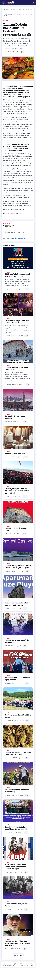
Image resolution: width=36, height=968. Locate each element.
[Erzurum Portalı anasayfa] (18, 2)
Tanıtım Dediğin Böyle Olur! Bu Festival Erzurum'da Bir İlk (18, 15)
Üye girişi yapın (20, 238)
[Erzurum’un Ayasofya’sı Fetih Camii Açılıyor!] (18, 351)
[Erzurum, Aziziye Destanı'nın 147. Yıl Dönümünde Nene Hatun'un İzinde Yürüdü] (18, 472)
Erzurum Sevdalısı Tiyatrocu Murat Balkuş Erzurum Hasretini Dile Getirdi (17, 943)
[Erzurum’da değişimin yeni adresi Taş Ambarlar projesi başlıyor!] (18, 549)
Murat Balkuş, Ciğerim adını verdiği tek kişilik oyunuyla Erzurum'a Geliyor (15, 866)
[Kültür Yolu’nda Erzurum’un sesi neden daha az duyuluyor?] (18, 258)
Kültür (30, 9)
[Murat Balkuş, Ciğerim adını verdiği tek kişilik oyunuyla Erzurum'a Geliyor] (18, 848)
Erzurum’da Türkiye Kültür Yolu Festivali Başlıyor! (17, 322)
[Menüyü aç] (3, 3)
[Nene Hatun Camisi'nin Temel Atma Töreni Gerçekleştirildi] (18, 811)
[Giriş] (33, 3)
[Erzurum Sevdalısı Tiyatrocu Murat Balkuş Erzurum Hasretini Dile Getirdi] (18, 925)
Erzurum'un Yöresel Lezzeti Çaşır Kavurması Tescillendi (18, 753)
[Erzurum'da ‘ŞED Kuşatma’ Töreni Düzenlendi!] (18, 624)
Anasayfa (6, 9)
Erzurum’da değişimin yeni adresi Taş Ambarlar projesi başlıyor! (18, 567)
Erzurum (13, 9)
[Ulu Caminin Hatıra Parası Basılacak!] (18, 400)
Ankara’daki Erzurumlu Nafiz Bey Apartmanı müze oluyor (17, 604)
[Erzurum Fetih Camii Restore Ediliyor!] (18, 512)
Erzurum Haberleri (22, 9)
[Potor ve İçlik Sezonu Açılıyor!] (18, 437)
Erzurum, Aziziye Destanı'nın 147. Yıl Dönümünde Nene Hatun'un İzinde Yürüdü (18, 491)
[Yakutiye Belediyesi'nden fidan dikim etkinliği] (18, 773)
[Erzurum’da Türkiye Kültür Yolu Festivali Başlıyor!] (18, 304)
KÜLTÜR (5, 20)
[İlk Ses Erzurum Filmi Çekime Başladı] (18, 887)
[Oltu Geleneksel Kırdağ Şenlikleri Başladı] (18, 698)
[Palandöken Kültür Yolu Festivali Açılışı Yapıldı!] (18, 661)
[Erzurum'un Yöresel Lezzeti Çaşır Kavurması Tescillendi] (18, 736)
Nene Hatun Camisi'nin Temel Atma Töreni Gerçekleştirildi (16, 828)
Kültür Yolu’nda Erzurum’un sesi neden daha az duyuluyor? (17, 275)
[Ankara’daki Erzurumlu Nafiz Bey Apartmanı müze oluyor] (18, 586)
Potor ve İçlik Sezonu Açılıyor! (16, 453)
